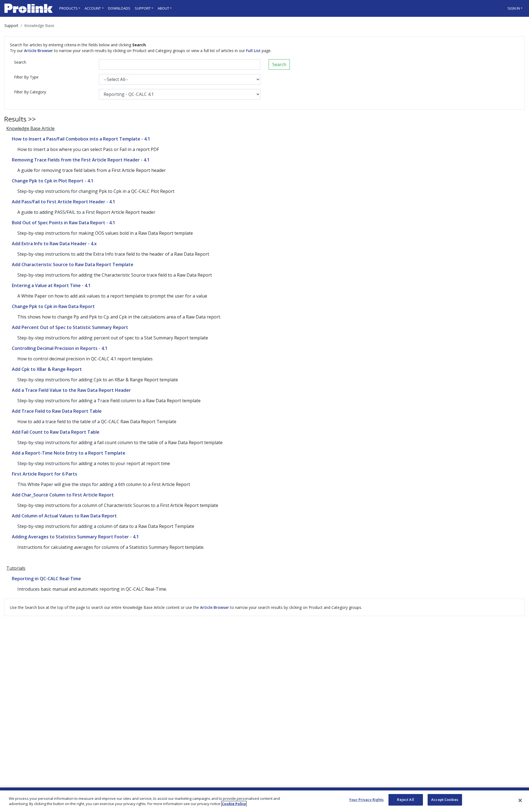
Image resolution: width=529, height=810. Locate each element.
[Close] (520, 800)
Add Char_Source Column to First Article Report (63, 495)
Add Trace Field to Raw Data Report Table (57, 411)
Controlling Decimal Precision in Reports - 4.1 (59, 348)
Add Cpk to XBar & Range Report (47, 369)
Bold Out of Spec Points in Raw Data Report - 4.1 (63, 223)
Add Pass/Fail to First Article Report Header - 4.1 (63, 202)
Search (20, 62)
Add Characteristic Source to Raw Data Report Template (72, 264)
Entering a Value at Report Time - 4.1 (51, 285)
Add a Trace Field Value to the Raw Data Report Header (71, 390)
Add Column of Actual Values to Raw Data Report (64, 516)
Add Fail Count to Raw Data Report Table (55, 432)
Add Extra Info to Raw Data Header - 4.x (54, 244)
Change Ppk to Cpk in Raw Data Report (53, 306)
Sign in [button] (514, 8)
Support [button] (143, 8)
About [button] (163, 8)
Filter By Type (26, 77)
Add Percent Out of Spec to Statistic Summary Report (70, 327)
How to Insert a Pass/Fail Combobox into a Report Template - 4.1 (81, 139)
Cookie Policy (234, 803)
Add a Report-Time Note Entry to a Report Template (68, 453)
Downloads (119, 8)
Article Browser (38, 50)
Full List (253, 50)
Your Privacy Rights (366, 799)
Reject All (405, 799)
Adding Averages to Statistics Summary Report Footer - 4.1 (75, 537)
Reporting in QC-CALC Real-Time (46, 579)
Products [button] (68, 8)
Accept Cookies (444, 799)
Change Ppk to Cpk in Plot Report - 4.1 (52, 181)
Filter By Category (30, 91)
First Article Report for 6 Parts (44, 474)
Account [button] (93, 8)
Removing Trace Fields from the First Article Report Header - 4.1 (81, 160)
